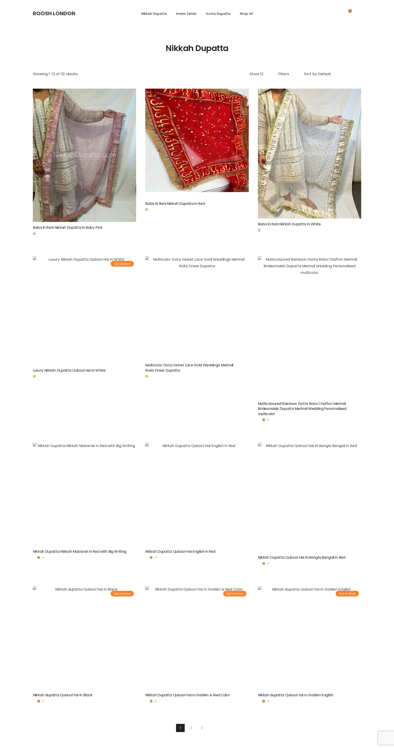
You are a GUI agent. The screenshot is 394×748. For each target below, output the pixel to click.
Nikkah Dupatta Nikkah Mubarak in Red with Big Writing (79, 551)
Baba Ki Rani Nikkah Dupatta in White (289, 224)
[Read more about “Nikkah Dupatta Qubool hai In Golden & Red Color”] (247, 697)
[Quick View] (78, 164)
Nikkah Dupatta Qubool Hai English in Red (180, 551)
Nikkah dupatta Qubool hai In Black (63, 695)
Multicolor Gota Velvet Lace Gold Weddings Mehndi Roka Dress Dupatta (189, 367)
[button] (134, 229)
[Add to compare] (91, 164)
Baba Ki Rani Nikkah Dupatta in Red (175, 203)
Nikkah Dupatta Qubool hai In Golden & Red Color (187, 695)
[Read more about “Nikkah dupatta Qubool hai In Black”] (134, 697)
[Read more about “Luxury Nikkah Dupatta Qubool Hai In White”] (134, 366)
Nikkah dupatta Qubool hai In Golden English (295, 695)
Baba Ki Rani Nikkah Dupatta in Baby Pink (67, 227)
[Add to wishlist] (129, 229)
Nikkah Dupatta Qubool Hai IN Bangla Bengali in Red (301, 557)
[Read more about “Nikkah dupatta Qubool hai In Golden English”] (359, 697)
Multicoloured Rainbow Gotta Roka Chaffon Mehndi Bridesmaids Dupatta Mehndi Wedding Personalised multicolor (302, 408)
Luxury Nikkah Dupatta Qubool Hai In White (69, 370)
